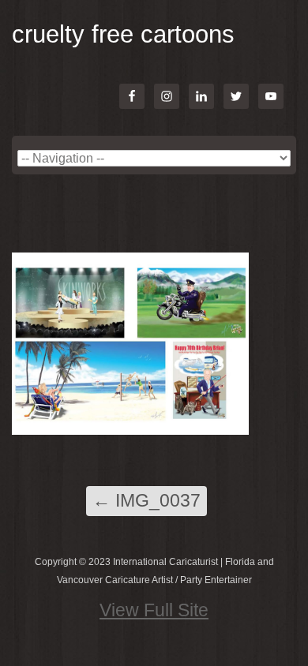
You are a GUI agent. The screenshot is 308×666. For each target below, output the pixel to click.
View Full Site (154, 610)
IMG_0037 (146, 500)
